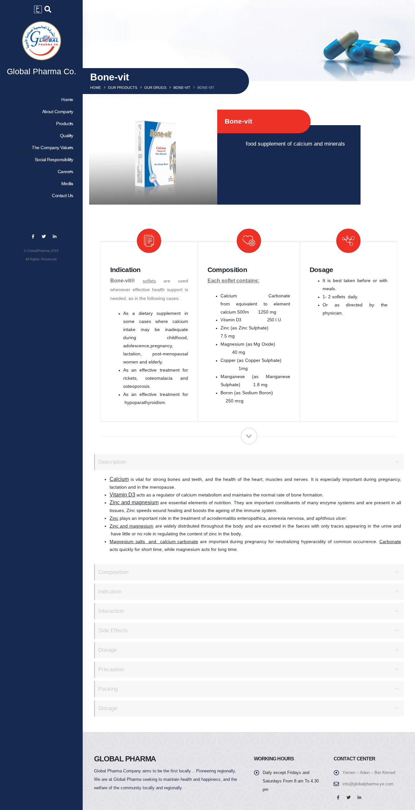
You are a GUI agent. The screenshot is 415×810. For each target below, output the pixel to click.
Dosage (107, 650)
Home (67, 99)
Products (64, 123)
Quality (66, 135)
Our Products (122, 87)
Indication (110, 592)
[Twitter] (43, 236)
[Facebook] (33, 236)
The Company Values (52, 147)
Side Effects (113, 630)
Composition (113, 572)
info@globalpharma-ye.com (368, 784)
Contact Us (62, 195)
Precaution (111, 669)
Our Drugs (155, 87)
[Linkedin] (54, 236)
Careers (65, 171)
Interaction (111, 611)
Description (112, 462)
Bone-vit (181, 87)
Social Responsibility (54, 159)
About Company (57, 111)
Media (67, 183)
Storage (107, 708)
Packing (108, 689)
